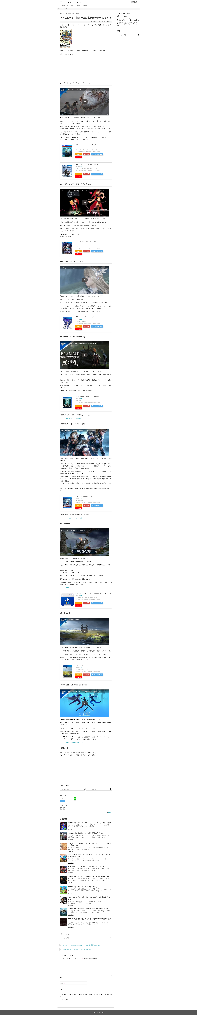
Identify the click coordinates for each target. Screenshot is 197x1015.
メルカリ (79, 157)
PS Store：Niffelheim (65, 587)
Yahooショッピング (97, 154)
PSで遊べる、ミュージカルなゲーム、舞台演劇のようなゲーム (79, 949)
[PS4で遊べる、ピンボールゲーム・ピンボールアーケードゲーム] (63, 869)
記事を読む (70, 829)
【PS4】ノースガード (81, 665)
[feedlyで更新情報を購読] (133, 2)
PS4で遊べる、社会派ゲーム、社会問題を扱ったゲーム (85, 833)
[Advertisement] (72, 67)
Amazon (79, 154)
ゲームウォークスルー (71, 2)
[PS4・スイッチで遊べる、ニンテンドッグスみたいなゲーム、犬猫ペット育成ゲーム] (63, 846)
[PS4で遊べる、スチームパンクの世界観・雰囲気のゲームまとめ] (63, 912)
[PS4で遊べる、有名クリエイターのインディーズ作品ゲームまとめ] (63, 880)
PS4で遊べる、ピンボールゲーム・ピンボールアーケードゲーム (88, 866)
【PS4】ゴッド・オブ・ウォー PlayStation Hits (88, 145)
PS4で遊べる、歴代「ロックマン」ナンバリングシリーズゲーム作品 (89, 823)
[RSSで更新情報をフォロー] (135, 2)
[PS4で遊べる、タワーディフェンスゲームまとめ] (63, 890)
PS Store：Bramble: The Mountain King (70, 418)
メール (62, 983)
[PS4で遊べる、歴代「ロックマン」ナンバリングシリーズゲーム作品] (63, 826)
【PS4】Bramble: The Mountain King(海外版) (87, 396)
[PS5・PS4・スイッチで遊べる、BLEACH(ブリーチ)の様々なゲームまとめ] (63, 900)
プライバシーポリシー (63, 8)
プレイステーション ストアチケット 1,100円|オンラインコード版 (93, 593)
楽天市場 (86, 154)
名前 (62, 977)
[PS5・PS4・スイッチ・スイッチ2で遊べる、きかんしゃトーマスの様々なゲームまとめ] (63, 858)
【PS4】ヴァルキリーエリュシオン (84, 317)
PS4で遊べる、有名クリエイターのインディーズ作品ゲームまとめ (89, 876)
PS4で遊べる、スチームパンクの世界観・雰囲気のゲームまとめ (88, 908)
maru (109, 812)
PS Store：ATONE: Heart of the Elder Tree (71, 742)
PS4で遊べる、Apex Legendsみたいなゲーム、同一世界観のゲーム (81, 945)
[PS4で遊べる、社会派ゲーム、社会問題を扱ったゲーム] (63, 836)
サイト (61, 989)
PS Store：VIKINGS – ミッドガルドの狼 (71, 518)
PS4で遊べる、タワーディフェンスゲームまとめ (83, 887)
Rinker (81, 166)
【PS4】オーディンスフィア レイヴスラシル (87, 241)
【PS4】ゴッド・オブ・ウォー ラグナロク (86, 164)
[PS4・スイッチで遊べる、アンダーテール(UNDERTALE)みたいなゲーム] (63, 922)
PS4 (110, 21)
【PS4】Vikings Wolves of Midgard (84, 496)
